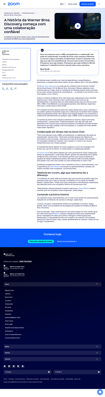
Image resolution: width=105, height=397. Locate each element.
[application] (78, 26)
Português (8, 372)
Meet (62, 4)
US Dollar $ (58, 372)
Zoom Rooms (55, 167)
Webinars (55, 214)
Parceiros (8, 307)
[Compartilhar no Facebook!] (7, 88)
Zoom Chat (43, 153)
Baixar (7, 347)
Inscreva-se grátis (88, 4)
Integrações (9, 304)
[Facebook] (18, 366)
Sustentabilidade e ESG (12, 317)
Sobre (7, 284)
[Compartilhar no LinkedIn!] (3, 88)
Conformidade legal (44, 379)
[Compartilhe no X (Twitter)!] (11, 88)
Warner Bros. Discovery (48, 86)
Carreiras (8, 300)
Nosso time (8, 297)
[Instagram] (23, 366)
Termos (5, 379)
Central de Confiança (20, 379)
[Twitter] (9, 366)
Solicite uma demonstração (67, 241)
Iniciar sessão (72, 4)
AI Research (9, 331)
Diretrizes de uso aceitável (32, 379)
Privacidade (11, 379)
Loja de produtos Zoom (12, 338)
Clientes (7, 294)
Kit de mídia (9, 324)
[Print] (15, 88)
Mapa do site (77, 379)
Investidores (9, 311)
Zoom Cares (9, 321)
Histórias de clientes (11, 13)
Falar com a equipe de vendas (42, 241)
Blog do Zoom (9, 290)
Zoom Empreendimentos (13, 334)
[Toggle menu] (4, 4)
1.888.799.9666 (25, 261)
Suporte (7, 359)
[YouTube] (14, 366)
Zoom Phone (83, 188)
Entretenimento (28, 13)
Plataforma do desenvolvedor (14, 328)
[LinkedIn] (5, 366)
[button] (77, 26)
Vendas (7, 353)
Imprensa (8, 314)
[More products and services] (99, 4)
